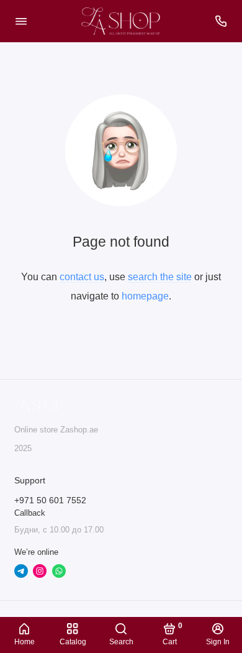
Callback (29, 513)
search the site (160, 276)
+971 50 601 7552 (50, 500)
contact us (82, 276)
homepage (145, 295)
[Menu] (21, 21)
